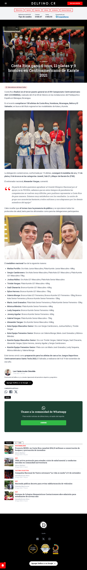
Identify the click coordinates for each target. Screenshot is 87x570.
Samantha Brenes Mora (22, 475)
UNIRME (43, 423)
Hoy (16, 458)
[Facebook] (37, 539)
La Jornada (43, 61)
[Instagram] (49, 539)
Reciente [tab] (9, 443)
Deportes (37, 10)
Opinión (28, 10)
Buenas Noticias (66, 10)
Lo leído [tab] (18, 443)
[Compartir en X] (16, 392)
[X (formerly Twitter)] (43, 539)
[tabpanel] (43, 473)
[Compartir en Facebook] (11, 392)
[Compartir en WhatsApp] (5, 391)
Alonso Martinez (20, 453)
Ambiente (55, 10)
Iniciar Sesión (75, 3)
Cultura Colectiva (22, 470)
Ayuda (43, 533)
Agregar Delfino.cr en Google (17, 383)
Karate (8, 397)
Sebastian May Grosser (22, 486)
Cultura (46, 10)
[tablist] (43, 442)
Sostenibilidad (20, 446)
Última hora (19, 10)
